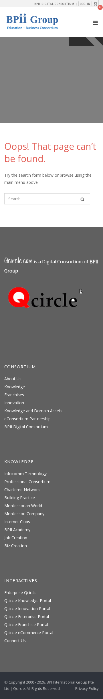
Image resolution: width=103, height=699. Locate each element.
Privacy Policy (87, 688)
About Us (12, 378)
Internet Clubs (17, 521)
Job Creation (15, 537)
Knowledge (14, 386)
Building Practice (19, 497)
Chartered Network (22, 489)
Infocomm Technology (25, 473)
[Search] (82, 199)
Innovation (14, 402)
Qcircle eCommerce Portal (28, 632)
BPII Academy (17, 529)
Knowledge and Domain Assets (33, 410)
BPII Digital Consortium (26, 426)
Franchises (14, 394)
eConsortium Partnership (27, 418)
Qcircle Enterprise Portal (26, 616)
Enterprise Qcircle (20, 592)
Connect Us (15, 640)
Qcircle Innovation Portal (27, 608)
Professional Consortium (27, 481)
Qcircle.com (18, 260)
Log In (85, 4)
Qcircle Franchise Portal (26, 624)
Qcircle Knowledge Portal (27, 600)
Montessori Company (24, 513)
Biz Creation (15, 545)
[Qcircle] (47, 316)
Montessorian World (23, 505)
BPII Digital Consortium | (55, 4)
